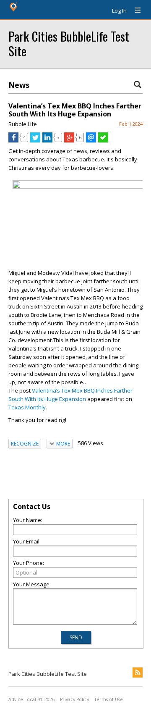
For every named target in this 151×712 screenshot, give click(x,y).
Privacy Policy (74, 699)
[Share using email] (91, 140)
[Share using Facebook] (13, 140)
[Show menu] (135, 10)
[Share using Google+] (69, 140)
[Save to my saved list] (103, 140)
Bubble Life (22, 124)
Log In (119, 10)
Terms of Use (108, 699)
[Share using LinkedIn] (47, 140)
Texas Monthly (27, 407)
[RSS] (138, 672)
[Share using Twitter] (35, 140)
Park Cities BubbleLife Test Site (68, 43)
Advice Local (22, 699)
